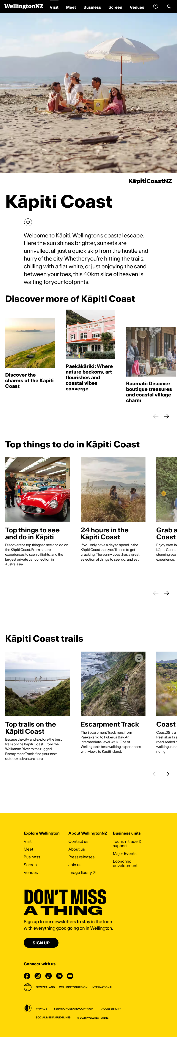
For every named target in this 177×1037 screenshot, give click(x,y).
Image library (80, 872)
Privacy (41, 1008)
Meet (28, 849)
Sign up (41, 942)
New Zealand (45, 987)
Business (32, 856)
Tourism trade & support (127, 843)
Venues (31, 872)
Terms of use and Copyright (74, 1008)
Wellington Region (73, 987)
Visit (28, 841)
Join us (74, 864)
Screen (30, 864)
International (102, 987)
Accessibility (111, 1008)
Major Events (124, 853)
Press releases (81, 856)
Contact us (78, 841)
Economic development (125, 863)
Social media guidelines (53, 1017)
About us (76, 849)
